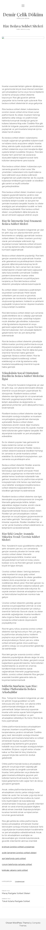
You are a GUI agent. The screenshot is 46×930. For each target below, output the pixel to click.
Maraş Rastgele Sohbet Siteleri (16, 893)
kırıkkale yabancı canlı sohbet (15, 870)
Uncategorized (19, 881)
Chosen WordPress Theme (17, 923)
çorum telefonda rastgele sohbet (17, 864)
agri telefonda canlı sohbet (14, 858)
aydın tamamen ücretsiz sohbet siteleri (19, 852)
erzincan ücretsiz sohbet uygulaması (18, 847)
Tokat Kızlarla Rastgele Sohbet (16, 901)
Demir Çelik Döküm (23, 14)
